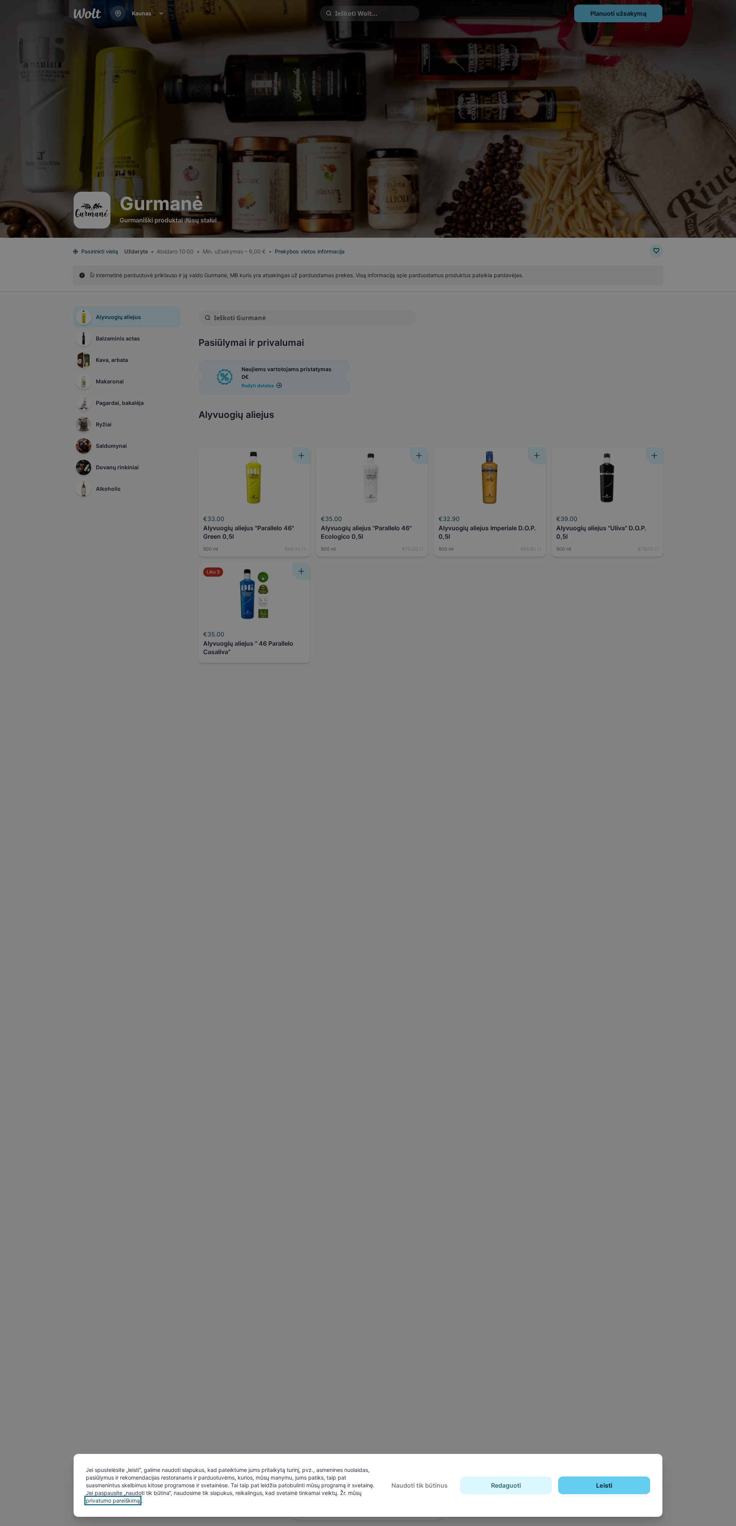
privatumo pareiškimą (113, 1500)
